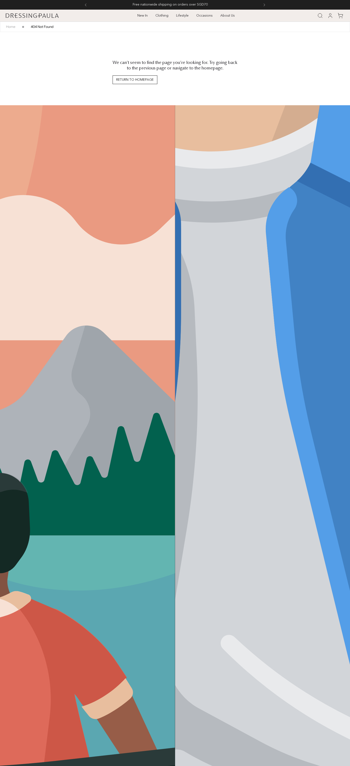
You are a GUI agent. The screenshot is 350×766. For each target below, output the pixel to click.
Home (10, 27)
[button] (320, 16)
